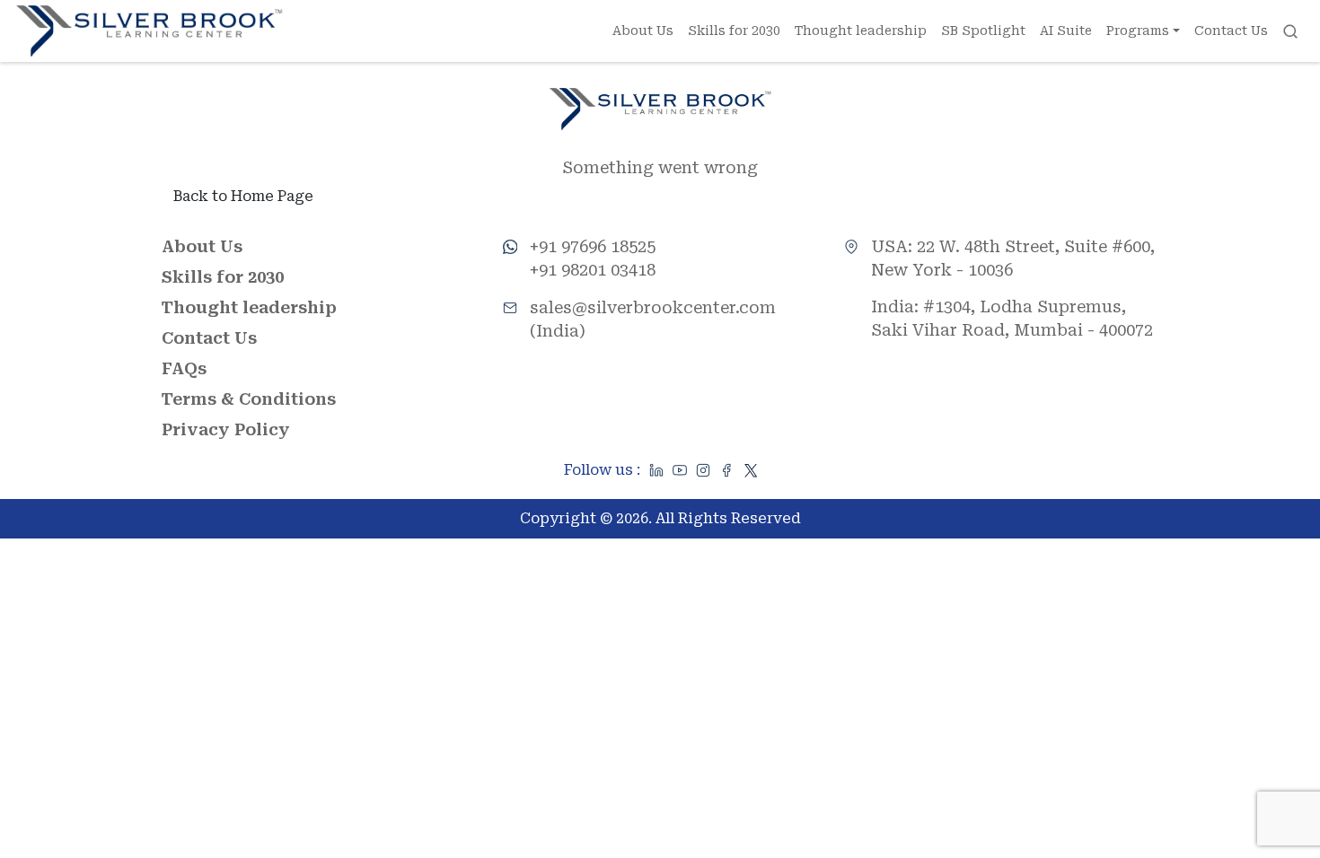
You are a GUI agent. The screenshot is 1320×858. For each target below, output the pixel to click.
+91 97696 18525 (593, 246)
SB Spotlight (983, 30)
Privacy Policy (226, 429)
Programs (1137, 30)
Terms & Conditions (249, 399)
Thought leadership (861, 30)
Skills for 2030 (734, 30)
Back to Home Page (243, 196)
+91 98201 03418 (593, 269)
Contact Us (1231, 30)
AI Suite (1066, 30)
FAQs (184, 368)
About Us (642, 30)
